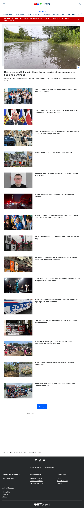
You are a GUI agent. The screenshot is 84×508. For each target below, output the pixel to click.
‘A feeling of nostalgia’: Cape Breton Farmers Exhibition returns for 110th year (53, 343)
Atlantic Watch (7, 14)
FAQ (24, 453)
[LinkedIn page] (48, 460)
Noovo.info (6, 492)
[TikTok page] (40, 460)
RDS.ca (4, 497)
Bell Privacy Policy (36, 478)
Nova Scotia (19, 14)
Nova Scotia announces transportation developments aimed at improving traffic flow (57, 132)
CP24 (59, 478)
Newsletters (32, 453)
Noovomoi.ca (6, 494)
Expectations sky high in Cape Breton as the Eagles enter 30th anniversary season (56, 259)
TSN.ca (59, 483)
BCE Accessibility (8, 478)
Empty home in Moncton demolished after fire (53, 152)
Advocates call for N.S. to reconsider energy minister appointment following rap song (56, 111)
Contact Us (66, 14)
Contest (47, 14)
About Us (75, 14)
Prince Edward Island (34, 14)
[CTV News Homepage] (42, 4)
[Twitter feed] (36, 460)
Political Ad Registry (36, 483)
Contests (56, 14)
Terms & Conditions (36, 481)
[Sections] (4, 4)
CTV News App (7, 453)
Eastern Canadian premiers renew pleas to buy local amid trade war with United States (56, 217)
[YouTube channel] (44, 460)
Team (39, 453)
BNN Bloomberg (62, 481)
